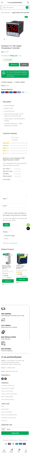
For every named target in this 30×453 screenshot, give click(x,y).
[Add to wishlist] (11, 255)
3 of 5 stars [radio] (17, 168)
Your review (7, 179)
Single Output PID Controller (20, 12)
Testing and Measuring (7, 385)
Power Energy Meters (7, 396)
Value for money (8, 171)
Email (5, 206)
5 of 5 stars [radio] (20, 168)
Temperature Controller (7, 388)
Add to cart (14, 64)
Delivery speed (7, 176)
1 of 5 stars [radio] (14, 168)
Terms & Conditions (6, 412)
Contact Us (4, 420)
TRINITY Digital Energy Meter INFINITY (20, 267)
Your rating (7, 169)
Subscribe (15, 433)
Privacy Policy (5, 409)
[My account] (28, 2)
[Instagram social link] (5, 379)
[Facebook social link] (6, 85)
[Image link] (11, 357)
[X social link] (8, 85)
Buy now (24, 64)
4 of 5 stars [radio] (18, 168)
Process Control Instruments (9, 394)
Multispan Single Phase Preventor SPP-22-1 (6, 267)
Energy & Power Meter (21, 270)
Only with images (10, 235)
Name (5, 199)
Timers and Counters (7, 391)
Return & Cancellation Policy (9, 415)
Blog (2, 406)
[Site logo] (15, 2)
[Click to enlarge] (4, 39)
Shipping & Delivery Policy (8, 417)
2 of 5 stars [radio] (16, 168)
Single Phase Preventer (7, 271)
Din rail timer (5, 270)
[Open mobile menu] (2, 2)
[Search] (27, 7)
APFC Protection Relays (7, 399)
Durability (6, 173)
